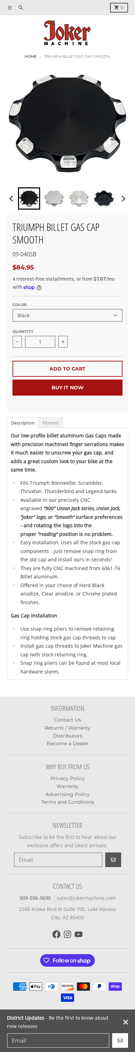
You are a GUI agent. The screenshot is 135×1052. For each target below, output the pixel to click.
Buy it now (67, 387)
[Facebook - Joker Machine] (56, 934)
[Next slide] (123, 198)
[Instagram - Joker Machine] (67, 934)
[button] (29, 198)
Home (31, 56)
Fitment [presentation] (51, 423)
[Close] (125, 1022)
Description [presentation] (23, 423)
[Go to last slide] (12, 198)
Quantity (22, 331)
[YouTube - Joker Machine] (78, 934)
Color (19, 304)
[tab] (22, 422)
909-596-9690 (35, 898)
